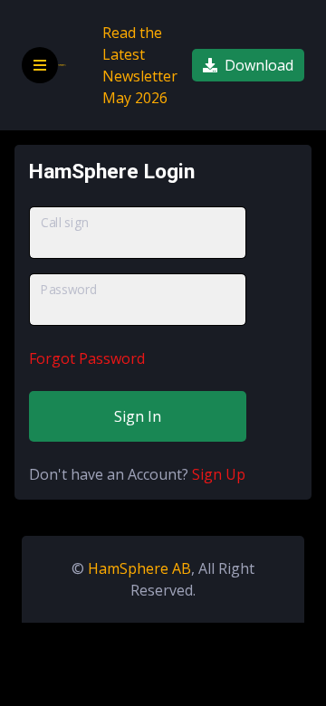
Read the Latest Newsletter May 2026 (139, 65)
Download (259, 65)
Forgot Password (87, 358)
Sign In (137, 416)
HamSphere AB (139, 568)
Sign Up (218, 474)
